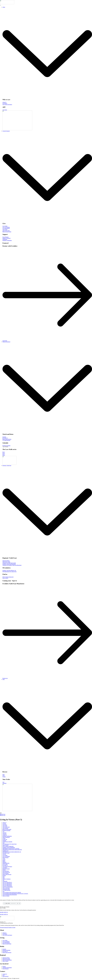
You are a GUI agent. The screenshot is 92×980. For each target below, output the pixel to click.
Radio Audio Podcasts (7, 874)
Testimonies (5, 881)
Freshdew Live (5, 850)
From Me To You (6, 853)
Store (4, 877)
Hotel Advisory (6, 857)
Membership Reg (6, 863)
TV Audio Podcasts (6, 890)
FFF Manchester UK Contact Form (9, 844)
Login (4, 858)
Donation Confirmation (7, 836)
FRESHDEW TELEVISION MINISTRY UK (12, 851)
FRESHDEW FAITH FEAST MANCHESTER (12, 849)
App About (5, 824)
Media (4, 860)
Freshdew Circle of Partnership (9, 847)
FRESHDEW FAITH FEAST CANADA (11, 848)
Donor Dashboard (6, 837)
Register (4, 875)
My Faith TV (5, 865)
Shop (4, 876)
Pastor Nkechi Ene (6, 872)
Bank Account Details (7, 829)
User (3, 891)
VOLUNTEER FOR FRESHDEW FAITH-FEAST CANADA (15, 893)
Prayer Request (6, 873)
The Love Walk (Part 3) (7, 882)
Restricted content (6, 868)
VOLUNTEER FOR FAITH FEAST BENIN (12, 892)
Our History (5, 867)
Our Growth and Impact (7, 866)
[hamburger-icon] (0, 5)
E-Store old (5, 839)
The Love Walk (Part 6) (7, 885)
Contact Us (5, 835)
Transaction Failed (6, 889)
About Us (4, 822)
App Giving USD (6, 827)
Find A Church (5, 845)
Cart (3, 831)
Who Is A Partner (6, 895)
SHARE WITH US (4, 912)
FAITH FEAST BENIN (7, 841)
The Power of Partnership (8, 886)
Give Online (5, 855)
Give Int (4, 854)
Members (4, 862)
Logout (4, 859)
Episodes (4, 840)
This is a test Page (6, 887)
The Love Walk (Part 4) (7, 883)
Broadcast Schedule (6, 830)
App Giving (5, 825)
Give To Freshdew (6, 856)
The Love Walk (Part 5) (7, 884)
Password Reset (6, 871)
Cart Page (4, 832)
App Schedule (5, 828)
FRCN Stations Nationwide (8, 846)
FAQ (4, 842)
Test (3, 880)
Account (4, 823)
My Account (5, 864)
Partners (4, 869)
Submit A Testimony (7, 878)
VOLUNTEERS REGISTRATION (10, 894)
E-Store (4, 838)
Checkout (4, 833)
